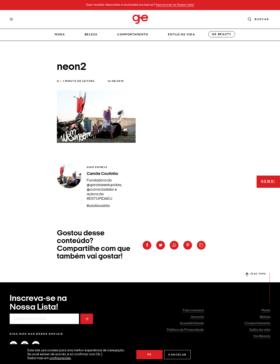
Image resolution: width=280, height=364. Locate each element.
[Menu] (11, 19)
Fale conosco (193, 310)
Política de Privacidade (185, 330)
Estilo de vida (181, 34)
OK (149, 354)
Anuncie (197, 317)
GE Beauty (221, 34)
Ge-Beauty (261, 336)
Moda (60, 34)
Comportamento (133, 34)
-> (86, 319)
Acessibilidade (192, 323)
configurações (60, 358)
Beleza (91, 34)
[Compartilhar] (147, 245)
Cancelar (177, 355)
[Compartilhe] (201, 245)
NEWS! (268, 181)
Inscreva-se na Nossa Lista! (175, 5)
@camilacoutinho (98, 205)
